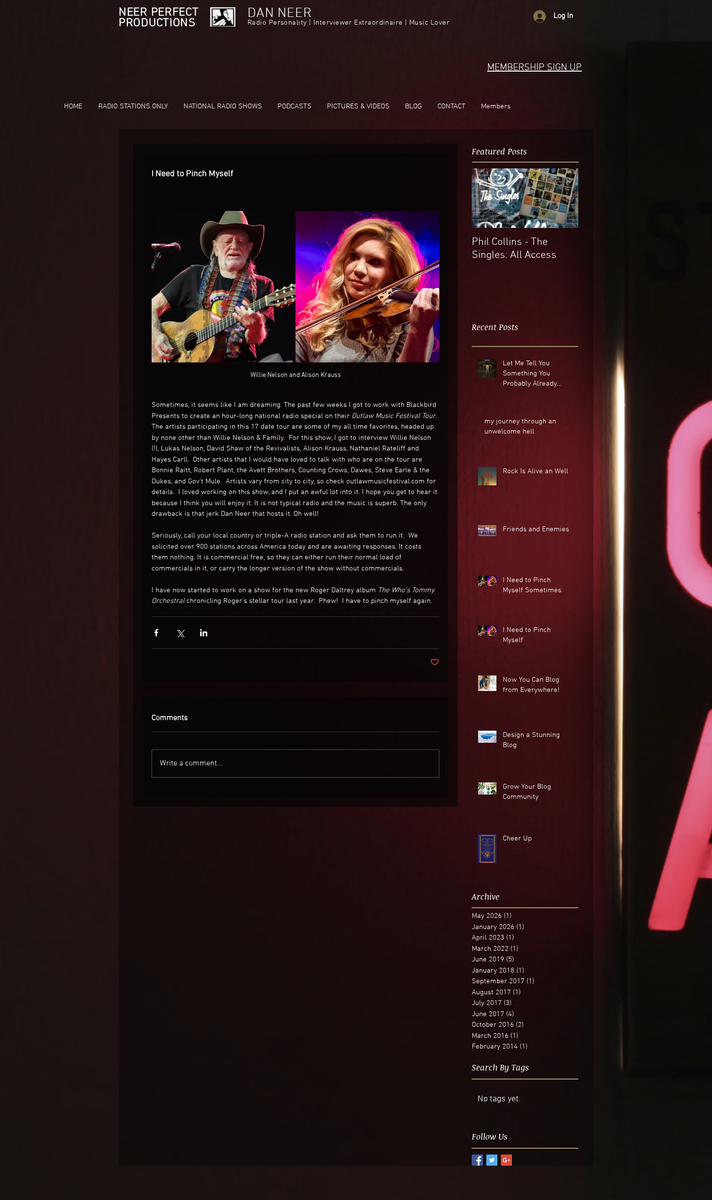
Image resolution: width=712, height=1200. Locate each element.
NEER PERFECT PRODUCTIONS (159, 18)
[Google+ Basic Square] (506, 1160)
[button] (133, 106)
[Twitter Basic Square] (491, 1160)
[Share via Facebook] (156, 632)
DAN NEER (280, 13)
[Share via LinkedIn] (203, 632)
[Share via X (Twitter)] (180, 632)
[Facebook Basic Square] (477, 1160)
